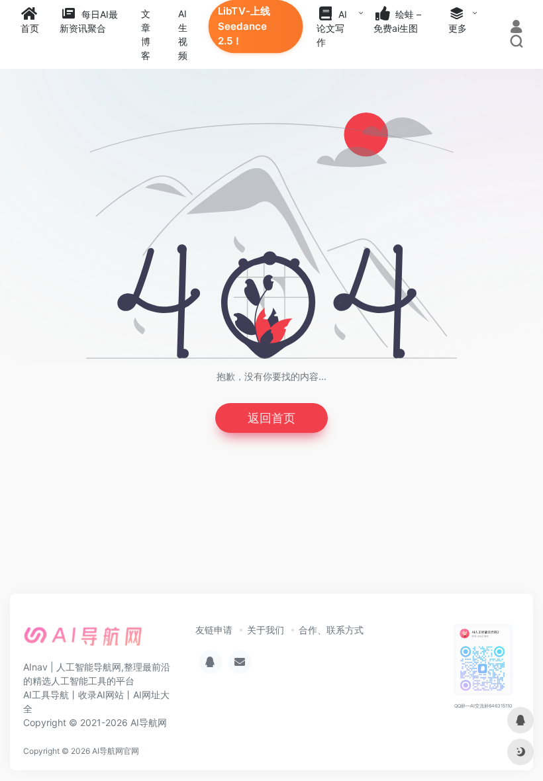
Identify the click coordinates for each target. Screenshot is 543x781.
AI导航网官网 (115, 751)
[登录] (516, 28)
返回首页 (271, 418)
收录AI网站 (101, 694)
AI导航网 (148, 722)
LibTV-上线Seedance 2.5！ (243, 26)
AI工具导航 (46, 694)
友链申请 (213, 629)
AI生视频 (182, 34)
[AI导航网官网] (83, 640)
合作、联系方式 (331, 629)
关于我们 (265, 629)
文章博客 (145, 34)
